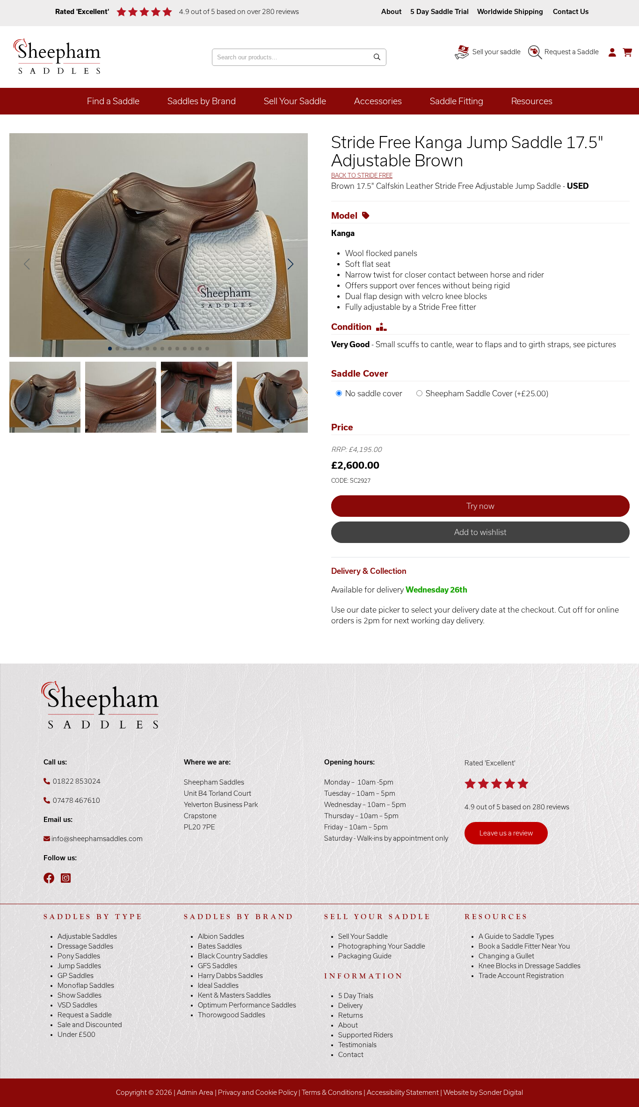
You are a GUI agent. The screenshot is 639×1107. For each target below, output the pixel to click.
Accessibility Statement (403, 1092)
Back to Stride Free (361, 175)
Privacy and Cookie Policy (257, 1092)
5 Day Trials (355, 996)
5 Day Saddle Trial (439, 11)
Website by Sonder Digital (483, 1092)
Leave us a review (506, 833)
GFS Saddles (217, 966)
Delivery (350, 1005)
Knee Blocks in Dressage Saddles (530, 966)
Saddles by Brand (201, 101)
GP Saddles (76, 975)
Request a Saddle (572, 52)
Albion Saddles (221, 936)
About (392, 11)
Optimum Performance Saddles (247, 1005)
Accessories (378, 101)
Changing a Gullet (506, 956)
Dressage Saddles (85, 946)
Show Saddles (80, 995)
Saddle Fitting (456, 101)
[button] (290, 264)
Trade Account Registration (521, 975)
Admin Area (195, 1092)
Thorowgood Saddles (231, 1015)
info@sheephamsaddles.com (97, 839)
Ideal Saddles (218, 985)
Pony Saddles (79, 956)
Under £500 (76, 1034)
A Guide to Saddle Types (516, 936)
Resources (531, 101)
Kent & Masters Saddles (234, 995)
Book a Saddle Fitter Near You (524, 946)
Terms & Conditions (332, 1092)
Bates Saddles (220, 946)
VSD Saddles (77, 1005)
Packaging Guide (365, 956)
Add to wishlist (480, 532)
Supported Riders (365, 1035)
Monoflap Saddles (86, 985)
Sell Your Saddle (295, 101)
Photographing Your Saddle (381, 946)
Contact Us (570, 11)
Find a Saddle (113, 101)
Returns (350, 1015)
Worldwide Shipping (510, 11)
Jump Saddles (79, 966)
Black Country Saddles (233, 956)
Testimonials (357, 1045)
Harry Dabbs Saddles (230, 975)
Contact (350, 1054)
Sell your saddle (496, 52)
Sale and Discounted (90, 1024)
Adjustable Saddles (87, 936)
